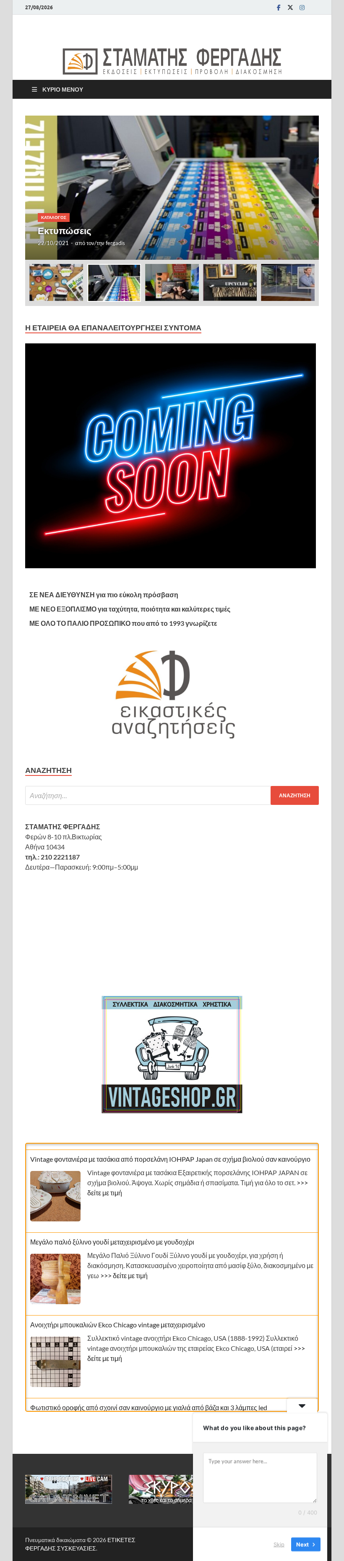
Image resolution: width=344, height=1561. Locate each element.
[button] (305, 188)
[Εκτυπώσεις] (172, 188)
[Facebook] (279, 7)
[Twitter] (290, 7)
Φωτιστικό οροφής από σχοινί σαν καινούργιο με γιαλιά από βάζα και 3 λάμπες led (148, 1401)
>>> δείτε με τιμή (124, 1269)
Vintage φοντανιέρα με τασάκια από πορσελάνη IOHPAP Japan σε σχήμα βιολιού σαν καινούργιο (170, 1153)
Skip (279, 1543)
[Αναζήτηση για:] (172, 795)
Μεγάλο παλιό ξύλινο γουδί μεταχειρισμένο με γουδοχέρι (112, 1235)
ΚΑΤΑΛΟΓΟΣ (53, 217)
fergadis (115, 243)
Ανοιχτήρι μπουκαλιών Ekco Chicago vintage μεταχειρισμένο (117, 1318)
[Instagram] (302, 7)
